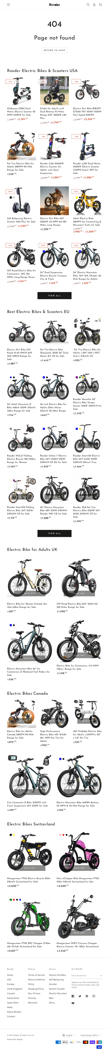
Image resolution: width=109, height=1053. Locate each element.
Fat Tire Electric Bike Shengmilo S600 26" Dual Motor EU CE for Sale (54, 353)
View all (54, 296)
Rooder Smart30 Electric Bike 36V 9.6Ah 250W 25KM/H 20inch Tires (86, 459)
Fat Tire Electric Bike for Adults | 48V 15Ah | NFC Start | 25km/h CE (87, 353)
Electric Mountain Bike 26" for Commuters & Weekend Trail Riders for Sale (28, 672)
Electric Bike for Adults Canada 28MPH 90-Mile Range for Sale (20, 734)
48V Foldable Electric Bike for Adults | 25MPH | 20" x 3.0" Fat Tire (87, 734)
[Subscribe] (101, 976)
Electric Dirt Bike (57, 975)
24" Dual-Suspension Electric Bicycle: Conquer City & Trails (53, 275)
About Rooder (14, 1011)
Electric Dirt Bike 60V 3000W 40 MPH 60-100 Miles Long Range (53, 221)
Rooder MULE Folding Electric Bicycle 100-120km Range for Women (21, 459)
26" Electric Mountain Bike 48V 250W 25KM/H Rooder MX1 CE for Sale (53, 510)
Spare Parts (13, 1002)
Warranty (32, 1002)
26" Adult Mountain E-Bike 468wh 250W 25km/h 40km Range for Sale (21, 407)
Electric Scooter (57, 988)
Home (10, 975)
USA (9, 979)
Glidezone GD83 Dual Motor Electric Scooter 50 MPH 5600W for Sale (21, 111)
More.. (52, 1002)
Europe (10, 984)
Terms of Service (36, 975)
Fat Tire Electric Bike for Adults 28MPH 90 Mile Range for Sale (20, 167)
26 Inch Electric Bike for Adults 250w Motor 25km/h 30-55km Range (53, 407)
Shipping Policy (36, 988)
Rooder (16, 1035)
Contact (11, 1016)
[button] (88, 4)
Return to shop (54, 50)
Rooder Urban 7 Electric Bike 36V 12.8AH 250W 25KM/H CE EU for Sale (53, 459)
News (9, 1007)
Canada (11, 993)
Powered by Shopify (15, 1039)
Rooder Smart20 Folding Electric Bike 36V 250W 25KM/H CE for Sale (20, 510)
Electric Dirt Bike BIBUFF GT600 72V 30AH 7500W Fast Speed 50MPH (87, 111)
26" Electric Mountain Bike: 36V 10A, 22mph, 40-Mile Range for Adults (87, 275)
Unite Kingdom (14, 988)
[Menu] (8, 4)
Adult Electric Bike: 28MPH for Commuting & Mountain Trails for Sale (87, 221)
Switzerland (13, 998)
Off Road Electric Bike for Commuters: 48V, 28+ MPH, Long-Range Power (21, 274)
